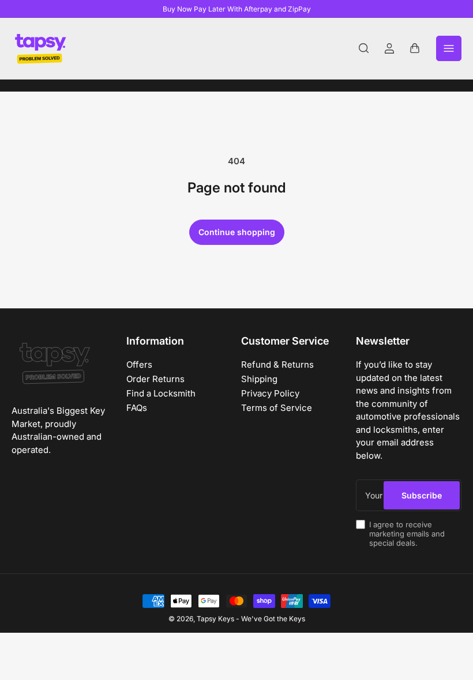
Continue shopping (236, 232)
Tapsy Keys (215, 618)
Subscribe (421, 495)
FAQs (136, 407)
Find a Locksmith (161, 393)
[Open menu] (448, 48)
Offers (139, 364)
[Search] (364, 48)
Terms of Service (276, 407)
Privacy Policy (270, 393)
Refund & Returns (277, 364)
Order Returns (155, 378)
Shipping (259, 378)
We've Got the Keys (273, 618)
